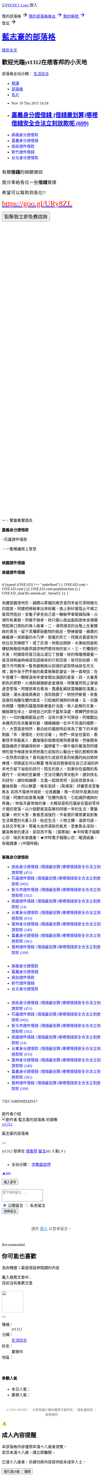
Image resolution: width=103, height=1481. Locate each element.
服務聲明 (51, 1414)
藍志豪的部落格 (29, 37)
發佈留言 (10, 1211)
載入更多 (10, 1182)
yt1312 (7, 1124)
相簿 (15, 83)
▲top (6, 1173)
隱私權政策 (85, 1410)
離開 (27, 1471)
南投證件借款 (22, 146)
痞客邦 (31, 1151)
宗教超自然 (41, 1165)
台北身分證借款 (24, 158)
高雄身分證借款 (24, 135)
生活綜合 (41, 74)
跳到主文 (9, 50)
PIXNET (22, 1410)
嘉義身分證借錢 (24, 141)
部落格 (17, 89)
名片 (15, 95)
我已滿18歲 (12, 1471)
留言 (42, 1151)
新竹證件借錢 (22, 152)
